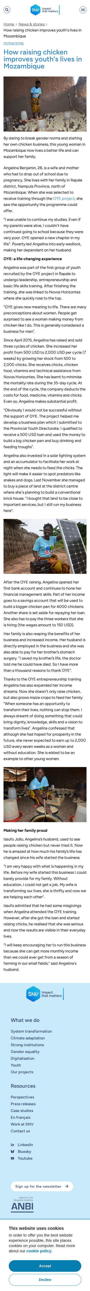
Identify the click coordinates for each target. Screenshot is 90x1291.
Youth (16, 1065)
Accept (45, 1266)
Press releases (23, 1103)
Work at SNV (22, 1124)
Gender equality (25, 1051)
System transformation (31, 1031)
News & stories (32, 24)
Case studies (22, 1110)
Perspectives (22, 1097)
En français (20, 1117)
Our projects (22, 1072)
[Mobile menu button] (83, 9)
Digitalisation (22, 1058)
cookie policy (38, 1251)
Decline (45, 1280)
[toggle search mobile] (6, 9)
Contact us (20, 1131)
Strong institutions (27, 1044)
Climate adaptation (28, 1038)
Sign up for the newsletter (38, 1186)
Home (8, 24)
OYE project (64, 198)
